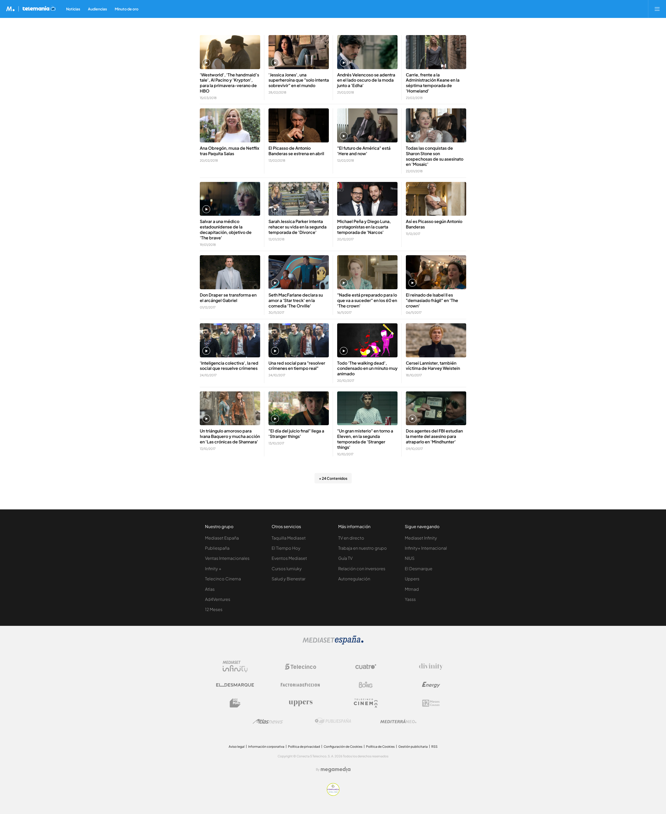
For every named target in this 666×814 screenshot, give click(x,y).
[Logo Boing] (366, 684)
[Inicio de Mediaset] (10, 8)
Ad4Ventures (217, 599)
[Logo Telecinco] (300, 666)
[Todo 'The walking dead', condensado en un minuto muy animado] (367, 340)
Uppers (412, 578)
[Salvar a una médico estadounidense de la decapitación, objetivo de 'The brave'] (230, 199)
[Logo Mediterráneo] (398, 721)
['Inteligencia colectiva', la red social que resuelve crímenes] (230, 340)
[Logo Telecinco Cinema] (366, 703)
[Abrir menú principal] (657, 8)
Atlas (210, 589)
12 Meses (213, 609)
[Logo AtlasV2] (268, 721)
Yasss (410, 599)
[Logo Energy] (431, 684)
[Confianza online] (333, 794)
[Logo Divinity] (431, 666)
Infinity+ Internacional (426, 548)
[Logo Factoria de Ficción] (300, 684)
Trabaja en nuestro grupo (362, 548)
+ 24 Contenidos (333, 478)
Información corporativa (266, 747)
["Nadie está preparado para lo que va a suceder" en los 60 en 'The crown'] (367, 272)
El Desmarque (418, 568)
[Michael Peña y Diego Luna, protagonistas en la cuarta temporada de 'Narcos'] (367, 199)
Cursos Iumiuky (287, 568)
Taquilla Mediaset (289, 538)
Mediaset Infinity (421, 538)
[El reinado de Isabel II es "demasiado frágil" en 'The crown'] (436, 272)
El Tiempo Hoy (286, 548)
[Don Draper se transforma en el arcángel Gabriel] (230, 272)
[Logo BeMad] (235, 703)
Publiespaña (217, 548)
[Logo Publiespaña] (333, 721)
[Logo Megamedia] (335, 769)
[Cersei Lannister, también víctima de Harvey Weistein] (436, 340)
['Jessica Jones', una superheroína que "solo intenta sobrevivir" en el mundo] (298, 52)
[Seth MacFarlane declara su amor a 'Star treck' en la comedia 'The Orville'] (298, 272)
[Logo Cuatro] (365, 666)
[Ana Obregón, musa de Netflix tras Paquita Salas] (230, 125)
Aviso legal (237, 747)
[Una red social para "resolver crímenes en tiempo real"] (298, 340)
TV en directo (351, 538)
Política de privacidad (304, 747)
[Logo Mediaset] (333, 643)
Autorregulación (354, 578)
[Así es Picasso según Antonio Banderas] (436, 199)
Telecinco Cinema (223, 578)
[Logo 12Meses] (431, 703)
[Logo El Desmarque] (235, 685)
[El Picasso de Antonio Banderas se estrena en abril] (298, 125)
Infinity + (213, 568)
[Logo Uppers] (300, 703)
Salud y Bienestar (288, 578)
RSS (434, 747)
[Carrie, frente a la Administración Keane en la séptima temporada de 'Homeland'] (436, 52)
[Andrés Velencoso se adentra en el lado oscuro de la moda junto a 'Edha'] (367, 52)
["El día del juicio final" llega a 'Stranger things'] (298, 408)
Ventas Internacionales (227, 558)
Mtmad (412, 589)
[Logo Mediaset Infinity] (235, 666)
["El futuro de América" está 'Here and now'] (367, 125)
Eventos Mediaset (289, 558)
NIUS (409, 558)
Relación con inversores (361, 568)
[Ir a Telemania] (39, 8)
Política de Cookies (380, 747)
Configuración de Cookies (343, 747)
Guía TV (345, 558)
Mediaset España (222, 538)
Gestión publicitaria (413, 747)
